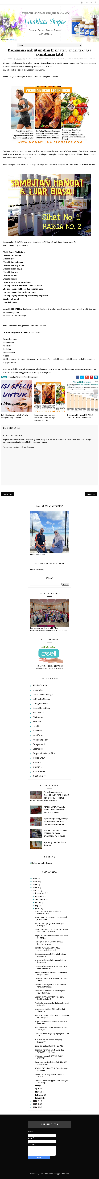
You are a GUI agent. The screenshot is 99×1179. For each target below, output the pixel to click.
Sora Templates (46, 1174)
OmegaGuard (39, 744)
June (37, 908)
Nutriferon (38, 735)
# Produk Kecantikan (29, 377)
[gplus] (86, 3)
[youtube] (82, 3)
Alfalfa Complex (40, 685)
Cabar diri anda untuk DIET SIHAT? (49, 1046)
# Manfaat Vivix (14, 377)
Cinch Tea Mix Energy (43, 694)
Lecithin (36, 726)
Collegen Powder (40, 703)
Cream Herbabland (42, 708)
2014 (35, 1107)
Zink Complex (39, 776)
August (38, 902)
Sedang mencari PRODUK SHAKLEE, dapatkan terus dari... (49, 943)
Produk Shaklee (59, 59)
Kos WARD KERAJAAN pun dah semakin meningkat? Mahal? (50, 986)
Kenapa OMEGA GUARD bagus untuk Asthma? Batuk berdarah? (54, 810)
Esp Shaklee (38, 712)
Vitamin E (37, 767)
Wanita (92, 59)
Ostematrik (38, 749)
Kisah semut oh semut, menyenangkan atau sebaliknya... (50, 992)
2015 (35, 1104)
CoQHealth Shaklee (41, 699)
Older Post (91, 494)
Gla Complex (38, 717)
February (39, 1095)
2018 (35, 887)
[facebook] (95, 3)
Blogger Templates (61, 1174)
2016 (35, 1101)
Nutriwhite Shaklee (42, 740)
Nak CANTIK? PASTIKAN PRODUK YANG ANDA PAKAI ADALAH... (51, 931)
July (37, 905)
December (40, 893)
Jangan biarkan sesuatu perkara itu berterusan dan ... (48, 912)
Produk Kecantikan (46, 59)
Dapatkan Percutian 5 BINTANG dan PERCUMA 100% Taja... (49, 1051)
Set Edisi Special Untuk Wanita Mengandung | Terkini (14, 416)
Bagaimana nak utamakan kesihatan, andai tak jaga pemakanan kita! (45, 417)
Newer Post (7, 494)
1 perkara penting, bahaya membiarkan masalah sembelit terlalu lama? (56, 821)
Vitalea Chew (39, 758)
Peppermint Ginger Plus (44, 753)
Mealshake (37, 730)
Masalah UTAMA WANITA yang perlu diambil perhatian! (49, 998)
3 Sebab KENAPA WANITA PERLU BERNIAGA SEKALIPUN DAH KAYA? (55, 833)
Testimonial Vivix (73, 59)
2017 (35, 891)
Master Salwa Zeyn (37, 569)
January (38, 1098)
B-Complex (38, 690)
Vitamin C (37, 762)
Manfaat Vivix (33, 59)
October (39, 896)
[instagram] (91, 3)
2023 (35, 881)
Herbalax (37, 721)
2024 (35, 878)
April (37, 1089)
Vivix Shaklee (84, 59)
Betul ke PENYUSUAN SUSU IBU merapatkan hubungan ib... (47, 949)
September (40, 899)
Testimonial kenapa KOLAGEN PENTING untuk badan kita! (80, 416)
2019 (35, 885)
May (37, 1086)
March (38, 1092)
